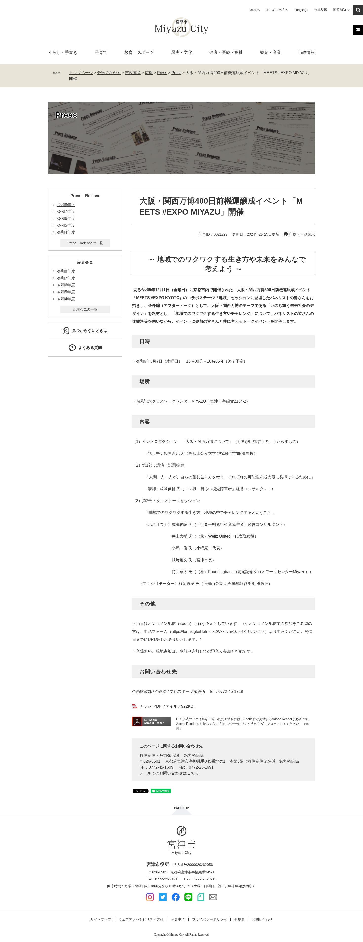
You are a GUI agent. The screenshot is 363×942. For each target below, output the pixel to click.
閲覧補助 (339, 10)
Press (162, 73)
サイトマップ (100, 919)
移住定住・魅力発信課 (159, 755)
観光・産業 (270, 52)
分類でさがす (109, 73)
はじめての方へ (277, 10)
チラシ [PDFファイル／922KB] (167, 706)
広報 (149, 73)
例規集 (239, 919)
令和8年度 (66, 205)
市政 (306, 52)
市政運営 (133, 73)
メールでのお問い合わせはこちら (169, 773)
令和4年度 (66, 232)
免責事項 (178, 919)
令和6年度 (66, 218)
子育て (101, 52)
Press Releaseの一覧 (85, 243)
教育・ (139, 52)
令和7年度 (66, 211)
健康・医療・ (226, 52)
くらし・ (63, 52)
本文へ (255, 10)
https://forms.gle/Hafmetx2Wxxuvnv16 (204, 631)
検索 (358, 10)
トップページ (81, 73)
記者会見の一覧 (85, 309)
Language (301, 10)
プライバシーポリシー (209, 919)
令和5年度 (66, 225)
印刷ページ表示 (302, 234)
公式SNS (320, 10)
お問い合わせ (262, 919)
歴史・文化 (181, 52)
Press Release (85, 196)
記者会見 (85, 262)
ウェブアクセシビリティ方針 (141, 919)
